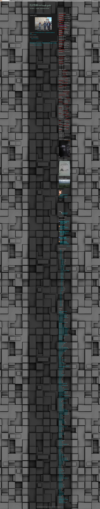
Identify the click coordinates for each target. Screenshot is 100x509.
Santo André (61, 484)
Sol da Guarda (62, 226)
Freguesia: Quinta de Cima (63, 411)
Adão (60, 323)
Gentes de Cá (63, 265)
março (62, 287)
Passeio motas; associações (63, 460)
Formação (60, 404)
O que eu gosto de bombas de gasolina (63, 242)
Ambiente (60, 336)
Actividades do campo (62, 322)
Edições (60, 380)
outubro (62, 262)
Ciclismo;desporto (62, 363)
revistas (60, 480)
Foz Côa (60, 406)
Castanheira (61, 362)
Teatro (60, 489)
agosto (62, 280)
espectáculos (61, 390)
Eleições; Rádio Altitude (63, 385)
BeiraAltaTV (61, 353)
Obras (60, 451)
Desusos (62, 273)
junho (62, 283)
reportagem (61, 476)
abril (61, 286)
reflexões (60, 474)
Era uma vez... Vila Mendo (63, 389)
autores (60, 346)
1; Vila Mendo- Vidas (62, 316)
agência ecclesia (61, 324)
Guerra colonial (61, 420)
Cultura (60, 373)
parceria (60, 456)
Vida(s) (62, 277)
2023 (61, 254)
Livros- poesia (61, 440)
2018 (61, 293)
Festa (60, 401)
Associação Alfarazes (62, 342)
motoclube (60, 446)
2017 (61, 294)
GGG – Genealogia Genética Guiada (63, 237)
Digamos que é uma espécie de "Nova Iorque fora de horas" (64, 243)
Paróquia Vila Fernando (63, 459)
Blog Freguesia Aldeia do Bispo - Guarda (64, 232)
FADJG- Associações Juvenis (63, 395)
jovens (60, 435)
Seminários (61, 485)
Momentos (62, 269)
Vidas (60, 496)
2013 (61, 300)
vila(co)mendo (61, 501)
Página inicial (45, 42)
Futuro (62, 276)
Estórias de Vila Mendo (62, 391)
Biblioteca (60, 357)
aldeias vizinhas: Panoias (63, 332)
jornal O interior (61, 434)
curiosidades (61, 375)
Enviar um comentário (35, 38)
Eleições (62, 266)
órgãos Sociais (61, 454)
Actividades (61, 321)
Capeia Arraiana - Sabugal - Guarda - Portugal (64, 221)
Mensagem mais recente (35, 42)
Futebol (60, 415)
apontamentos (61, 337)
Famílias (60, 400)
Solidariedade (61, 486)
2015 (61, 297)
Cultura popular (61, 374)
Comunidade (61, 369)
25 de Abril (60, 318)
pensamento (61, 461)
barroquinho (61, 352)
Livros (60, 439)
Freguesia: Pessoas (62, 409)
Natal (60, 449)
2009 (61, 305)
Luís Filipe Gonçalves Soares (64, 195)
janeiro (62, 290)
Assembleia (61, 341)
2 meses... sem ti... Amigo (65, 270)
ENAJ (60, 386)
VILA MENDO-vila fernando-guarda (40, 5)
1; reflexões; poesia (62, 313)
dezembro (62, 259)
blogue (60, 358)
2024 (61, 253)
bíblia (60, 356)
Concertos (60, 370)
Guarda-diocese (61, 419)
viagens (60, 495)
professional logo (64, 213)
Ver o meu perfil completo (63, 197)
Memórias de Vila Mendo (63, 444)
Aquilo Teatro (61, 338)
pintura (60, 465)
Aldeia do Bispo (61, 326)
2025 (61, 251)
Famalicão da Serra (62, 399)
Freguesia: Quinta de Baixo (63, 410)
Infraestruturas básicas (62, 426)
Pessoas (34, 34)
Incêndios (60, 425)
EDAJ (60, 379)
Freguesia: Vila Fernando (63, 414)
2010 (61, 304)
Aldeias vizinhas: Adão (62, 327)
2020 (61, 258)
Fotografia (60, 405)
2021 (61, 257)
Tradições (60, 491)
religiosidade (61, 475)
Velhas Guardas (61, 494)
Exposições (61, 394)
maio (62, 284)
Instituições (61, 429)
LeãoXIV (60, 436)
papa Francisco (61, 455)
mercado (60, 445)
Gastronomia (61, 416)
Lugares (60, 441)
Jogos (60, 430)
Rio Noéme (61, 481)
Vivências (62, 274)
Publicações (61, 470)
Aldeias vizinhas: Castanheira (64, 328)
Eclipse (60, 378)
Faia (59, 396)
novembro (62, 261)
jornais (60, 431)
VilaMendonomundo (62, 502)
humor (60, 424)
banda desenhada (62, 351)
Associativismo (61, 343)
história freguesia (62, 421)
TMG (60, 490)
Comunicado (61, 368)
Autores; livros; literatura (63, 347)
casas (60, 361)
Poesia (60, 466)
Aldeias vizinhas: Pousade (63, 333)
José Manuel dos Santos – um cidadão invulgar (64, 223)
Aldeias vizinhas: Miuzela (63, 331)
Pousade (60, 469)
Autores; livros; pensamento (63, 348)
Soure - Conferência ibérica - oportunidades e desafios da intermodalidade (64, 228)
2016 (61, 296)
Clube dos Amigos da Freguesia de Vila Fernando (64, 366)
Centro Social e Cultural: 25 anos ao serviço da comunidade (64, 234)
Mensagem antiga (52, 42)
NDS (59, 450)
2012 (61, 301)
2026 (61, 250)
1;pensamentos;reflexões (63, 317)
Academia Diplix (61, 319)
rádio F (60, 471)
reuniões (60, 479)
